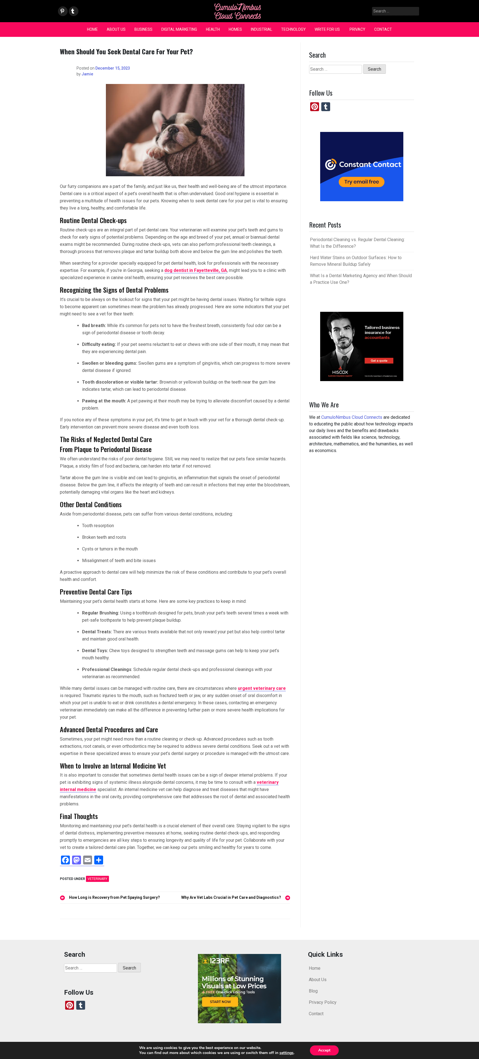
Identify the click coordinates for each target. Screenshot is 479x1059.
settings (286, 1052)
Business (143, 29)
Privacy (357, 29)
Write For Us (328, 29)
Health (213, 29)
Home (92, 29)
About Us (116, 29)
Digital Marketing (179, 29)
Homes (235, 29)
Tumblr (73, 11)
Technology (293, 29)
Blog (313, 991)
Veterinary (97, 879)
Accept (324, 1050)
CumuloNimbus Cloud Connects (351, 417)
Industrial (261, 29)
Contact (383, 29)
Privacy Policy (323, 1002)
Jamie (87, 74)
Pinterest (62, 11)
